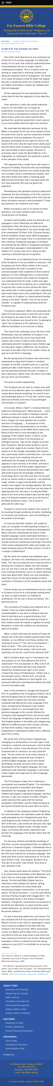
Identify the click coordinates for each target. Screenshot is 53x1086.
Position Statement (14, 1027)
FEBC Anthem (12, 997)
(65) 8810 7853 (31, 1069)
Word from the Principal (16, 990)
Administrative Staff (14, 1048)
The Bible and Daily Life (17, 1001)
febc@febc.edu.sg (29, 1072)
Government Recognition (17, 1005)
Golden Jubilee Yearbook (17, 1013)
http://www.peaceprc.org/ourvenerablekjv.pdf (28, 974)
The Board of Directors (16, 1045)
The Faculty (11, 1041)
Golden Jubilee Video (15, 1009)
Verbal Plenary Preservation (25, 41)
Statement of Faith (14, 1023)
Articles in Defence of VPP (13, 43)
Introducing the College (16, 993)
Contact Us (8, 1055)
